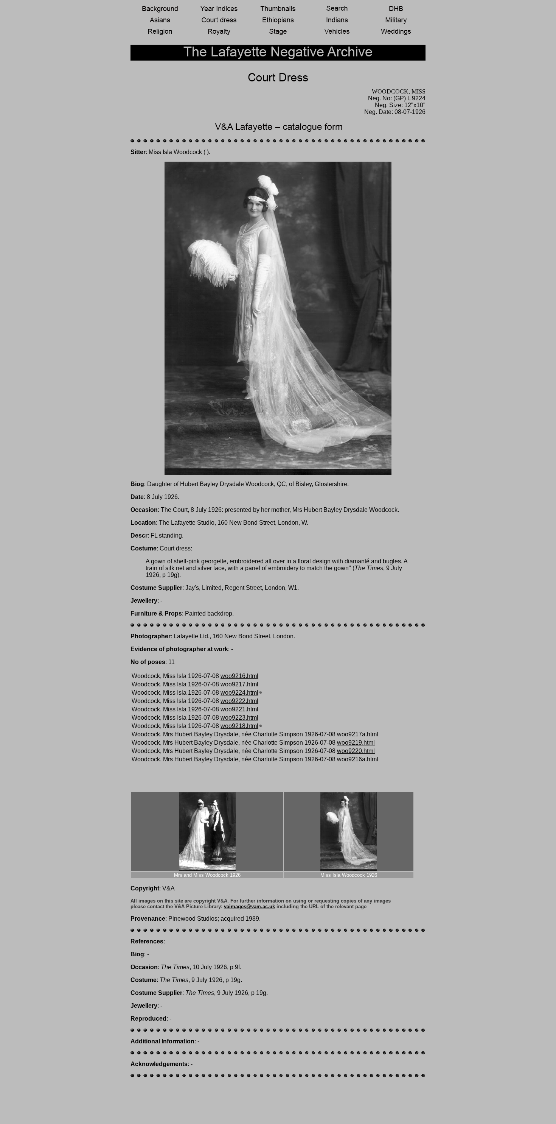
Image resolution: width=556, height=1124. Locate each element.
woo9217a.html (357, 734)
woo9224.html (239, 692)
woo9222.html (239, 701)
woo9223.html (239, 717)
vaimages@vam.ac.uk (249, 906)
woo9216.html (239, 676)
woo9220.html (356, 751)
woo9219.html (356, 742)
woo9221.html (239, 709)
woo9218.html (239, 726)
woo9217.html (239, 684)
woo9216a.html (357, 759)
